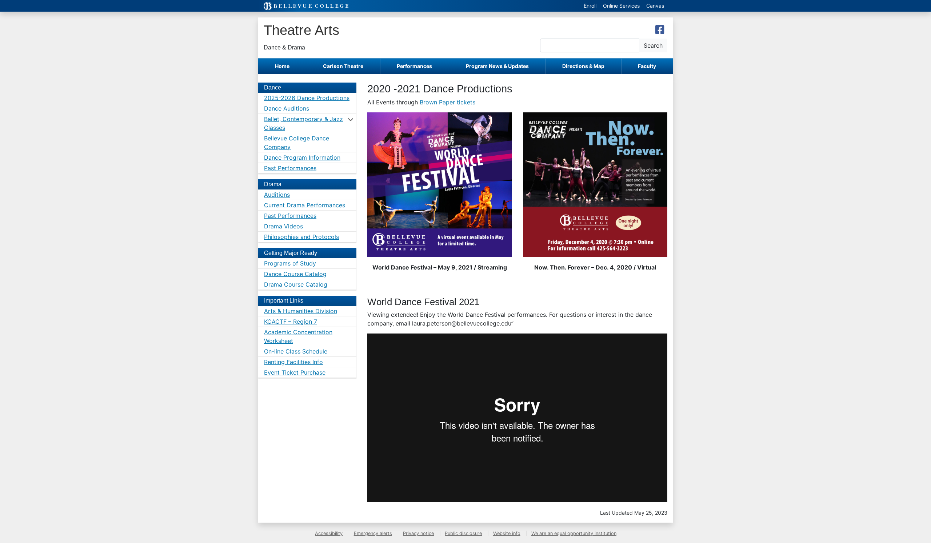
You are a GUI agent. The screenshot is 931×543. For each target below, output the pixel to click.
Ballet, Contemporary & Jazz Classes (303, 123)
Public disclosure (463, 533)
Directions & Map (583, 66)
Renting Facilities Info (293, 362)
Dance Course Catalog (295, 274)
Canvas (655, 6)
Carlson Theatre (343, 66)
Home (282, 66)
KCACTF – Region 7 (290, 321)
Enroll (590, 6)
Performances (414, 66)
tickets (465, 102)
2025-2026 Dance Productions (306, 97)
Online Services (621, 6)
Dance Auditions (286, 108)
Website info (506, 533)
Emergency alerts (373, 533)
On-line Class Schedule (295, 351)
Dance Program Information (302, 157)
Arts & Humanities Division (300, 311)
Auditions (277, 194)
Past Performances (290, 168)
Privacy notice (418, 533)
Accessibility (329, 533)
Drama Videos (283, 226)
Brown (429, 102)
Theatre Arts (301, 30)
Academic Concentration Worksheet (298, 336)
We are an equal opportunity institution (573, 533)
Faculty (647, 66)
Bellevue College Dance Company (296, 143)
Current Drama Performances (304, 205)
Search (653, 45)
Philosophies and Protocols (301, 236)
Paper (447, 102)
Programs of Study (290, 263)
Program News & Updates (497, 66)
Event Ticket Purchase (294, 372)
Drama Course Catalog (295, 284)
